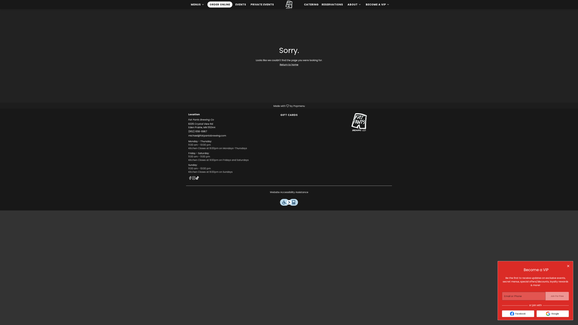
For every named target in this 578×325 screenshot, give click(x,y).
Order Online (220, 4)
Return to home (289, 64)
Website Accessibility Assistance (289, 192)
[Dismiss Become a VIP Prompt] (568, 266)
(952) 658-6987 (197, 131)
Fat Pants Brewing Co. (359, 122)
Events (240, 4)
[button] (197, 5)
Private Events (262, 4)
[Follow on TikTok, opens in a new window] (197, 178)
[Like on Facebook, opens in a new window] (190, 178)
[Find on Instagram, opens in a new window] (194, 178)
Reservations (332, 4)
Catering (311, 4)
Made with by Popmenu (153, 106)
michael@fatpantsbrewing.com (207, 135)
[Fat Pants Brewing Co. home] (289, 5)
